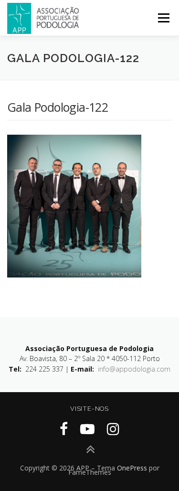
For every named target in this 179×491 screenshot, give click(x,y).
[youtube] (87, 428)
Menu (163, 18)
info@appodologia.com (134, 369)
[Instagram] (113, 428)
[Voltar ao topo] (89, 450)
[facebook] (64, 428)
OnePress (132, 467)
